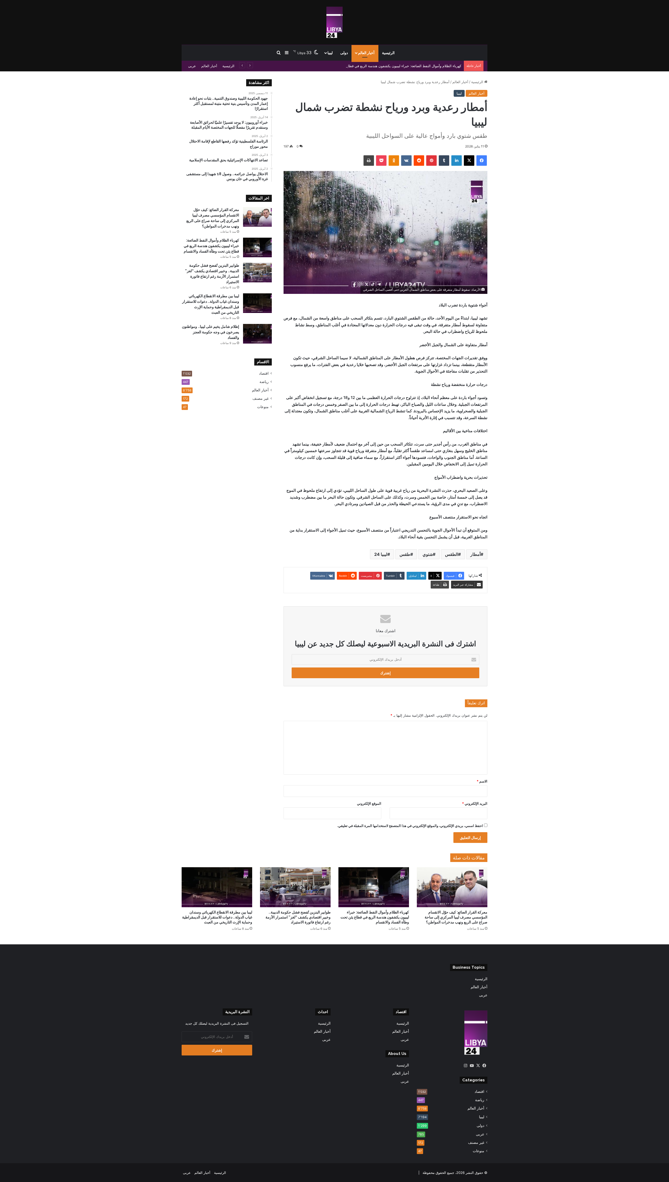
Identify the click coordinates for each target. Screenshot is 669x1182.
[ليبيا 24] (334, 22)
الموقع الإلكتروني (369, 803)
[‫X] (478, 1066)
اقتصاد (264, 373)
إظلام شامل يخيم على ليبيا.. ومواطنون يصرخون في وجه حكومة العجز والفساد (210, 332)
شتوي (428, 554)
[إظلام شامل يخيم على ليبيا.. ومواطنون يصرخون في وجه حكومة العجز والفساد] (257, 334)
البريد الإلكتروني (474, 803)
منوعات (263, 407)
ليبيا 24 (380, 554)
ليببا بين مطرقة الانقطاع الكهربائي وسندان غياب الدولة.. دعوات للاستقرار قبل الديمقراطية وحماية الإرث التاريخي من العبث (217, 917)
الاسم (482, 781)
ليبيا (330, 53)
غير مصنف (260, 398)
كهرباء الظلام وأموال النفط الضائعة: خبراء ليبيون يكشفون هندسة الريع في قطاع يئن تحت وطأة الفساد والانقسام (380, 66)
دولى (344, 53)
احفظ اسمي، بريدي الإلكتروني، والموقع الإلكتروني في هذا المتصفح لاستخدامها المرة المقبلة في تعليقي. (410, 826)
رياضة (264, 382)
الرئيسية (388, 53)
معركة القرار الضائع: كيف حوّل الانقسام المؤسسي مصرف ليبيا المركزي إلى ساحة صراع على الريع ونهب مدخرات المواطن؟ (456, 917)
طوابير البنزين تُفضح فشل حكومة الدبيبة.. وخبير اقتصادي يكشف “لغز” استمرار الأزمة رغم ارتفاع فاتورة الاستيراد (298, 917)
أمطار (475, 554)
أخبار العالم (366, 53)
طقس (405, 554)
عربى (192, 66)
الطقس (451, 554)
